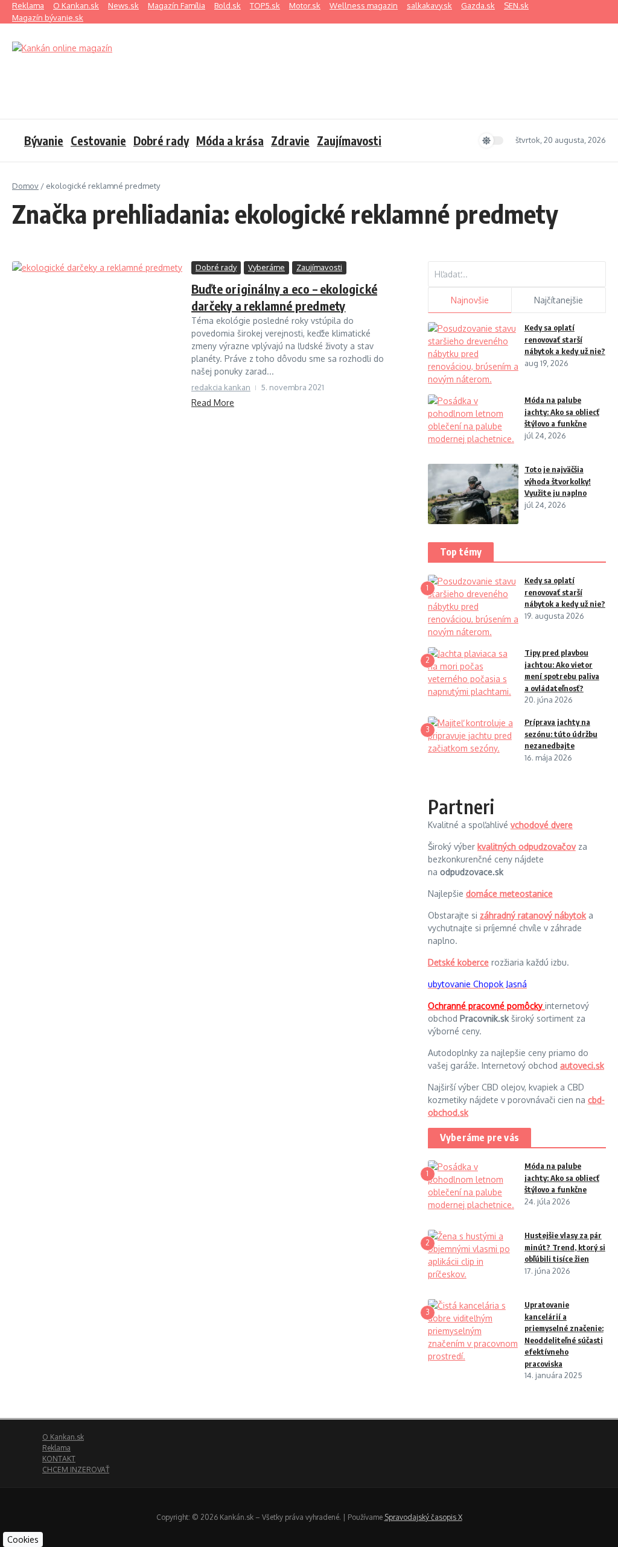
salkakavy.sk (429, 5)
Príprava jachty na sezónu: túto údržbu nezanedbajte (560, 733)
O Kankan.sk (76, 5)
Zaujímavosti (349, 140)
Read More (212, 402)
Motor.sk (304, 5)
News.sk (123, 5)
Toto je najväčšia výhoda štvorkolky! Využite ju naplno (557, 481)
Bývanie (43, 140)
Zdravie (290, 140)
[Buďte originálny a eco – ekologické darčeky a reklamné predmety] (97, 346)
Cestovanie (98, 140)
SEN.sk (516, 5)
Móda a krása (230, 140)
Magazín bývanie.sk (47, 17)
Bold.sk (227, 5)
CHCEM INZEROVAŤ (75, 1469)
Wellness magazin (364, 5)
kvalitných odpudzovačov (526, 846)
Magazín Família (176, 5)
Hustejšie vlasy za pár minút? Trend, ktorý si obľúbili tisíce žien (564, 1247)
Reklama (28, 5)
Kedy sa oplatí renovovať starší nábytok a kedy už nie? (564, 339)
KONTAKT (58, 1458)
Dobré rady (161, 140)
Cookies (23, 1539)
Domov (25, 186)
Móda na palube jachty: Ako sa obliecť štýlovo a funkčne (561, 411)
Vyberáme (266, 267)
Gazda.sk (478, 5)
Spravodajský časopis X (423, 1517)
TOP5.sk (265, 5)
